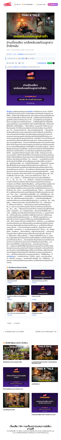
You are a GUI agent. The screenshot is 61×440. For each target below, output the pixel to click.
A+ (23, 63)
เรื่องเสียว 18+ (16, 67)
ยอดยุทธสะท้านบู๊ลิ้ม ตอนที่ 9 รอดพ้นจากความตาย (43, 414)
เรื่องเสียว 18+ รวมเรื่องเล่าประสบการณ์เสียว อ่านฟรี (30, 427)
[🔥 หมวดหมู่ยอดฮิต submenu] (33, 4)
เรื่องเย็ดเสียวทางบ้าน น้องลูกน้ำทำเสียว (12, 362)
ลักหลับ (8, 50)
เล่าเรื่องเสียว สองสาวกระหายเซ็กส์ (14, 331)
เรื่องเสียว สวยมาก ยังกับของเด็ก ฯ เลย (46, 331)
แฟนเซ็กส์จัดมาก (36, 384)
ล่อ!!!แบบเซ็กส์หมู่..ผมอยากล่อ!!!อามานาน (13, 389)
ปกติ (19, 63)
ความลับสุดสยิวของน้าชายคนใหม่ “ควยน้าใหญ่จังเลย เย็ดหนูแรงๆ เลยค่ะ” (44, 362)
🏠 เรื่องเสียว (9, 54)
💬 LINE (49, 63)
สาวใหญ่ (12, 50)
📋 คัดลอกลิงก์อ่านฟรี (41, 63)
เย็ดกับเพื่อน (17, 50)
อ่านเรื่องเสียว (21, 54)
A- (16, 63)
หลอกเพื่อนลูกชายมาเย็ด (9, 409)
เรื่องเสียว (23, 50)
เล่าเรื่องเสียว (17, 323)
